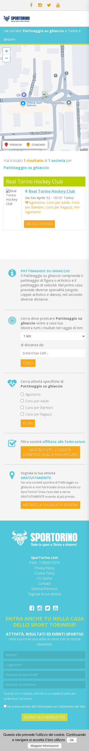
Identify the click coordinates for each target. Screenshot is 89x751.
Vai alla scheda (39, 224)
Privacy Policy (44, 568)
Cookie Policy (44, 573)
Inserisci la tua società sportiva (50, 505)
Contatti (44, 583)
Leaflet (84, 149)
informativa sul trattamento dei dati (61, 706)
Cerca (28, 363)
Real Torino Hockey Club (34, 181)
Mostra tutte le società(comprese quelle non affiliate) (50, 452)
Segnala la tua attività (44, 594)
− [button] (6, 58)
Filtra (28, 423)
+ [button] (6, 51)
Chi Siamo (44, 578)
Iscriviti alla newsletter (44, 717)
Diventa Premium (45, 588)
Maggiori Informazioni (45, 745)
